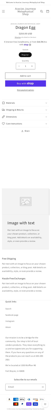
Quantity (25, 61)
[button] (3, 11)
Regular (25, 54)
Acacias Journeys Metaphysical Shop (21, 409)
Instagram (9, 321)
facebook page (11, 315)
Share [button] (27, 131)
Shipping (18, 37)
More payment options (25, 90)
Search (8, 309)
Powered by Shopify (38, 409)
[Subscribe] (42, 387)
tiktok (8, 327)
